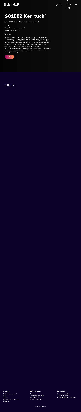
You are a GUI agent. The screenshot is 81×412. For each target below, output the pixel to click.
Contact (33, 394)
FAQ (4, 395)
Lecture (9, 56)
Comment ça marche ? (11, 399)
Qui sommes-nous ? (10, 394)
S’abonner (6, 401)
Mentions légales (36, 399)
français (22, 28)
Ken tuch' (29, 22)
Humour (22, 22)
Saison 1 (36, 22)
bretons (16, 28)
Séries (16, 22)
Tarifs (5, 397)
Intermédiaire (15, 30)
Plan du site (34, 397)
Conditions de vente (37, 395)
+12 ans (7, 25)
